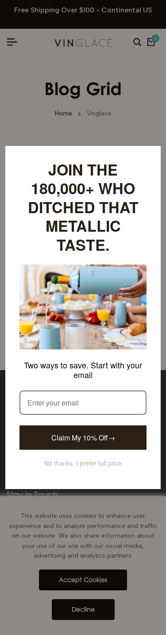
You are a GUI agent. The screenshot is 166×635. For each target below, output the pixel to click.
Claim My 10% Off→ (83, 428)
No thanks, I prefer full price (83, 454)
